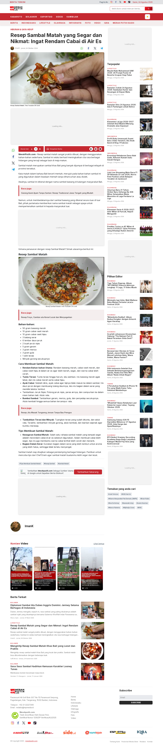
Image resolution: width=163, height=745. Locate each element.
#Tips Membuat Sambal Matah (30, 464)
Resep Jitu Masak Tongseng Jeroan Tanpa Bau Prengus (46, 412)
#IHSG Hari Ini (126, 494)
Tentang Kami (115, 742)
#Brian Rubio (144, 499)
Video (97, 23)
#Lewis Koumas (142, 503)
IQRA (106, 23)
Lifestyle (44, 23)
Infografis (75, 23)
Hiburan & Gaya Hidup (21, 29)
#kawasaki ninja (127, 503)
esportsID (46, 17)
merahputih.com (31, 741)
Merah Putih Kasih (123, 23)
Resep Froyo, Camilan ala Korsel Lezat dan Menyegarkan (46, 317)
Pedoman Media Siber (129, 742)
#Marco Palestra (114, 508)
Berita (14, 23)
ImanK (17, 48)
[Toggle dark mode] (147, 16)
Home (73, 697)
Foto (88, 23)
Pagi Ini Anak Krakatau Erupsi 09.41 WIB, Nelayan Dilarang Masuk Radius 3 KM (97, 2)
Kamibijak (72, 17)
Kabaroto (16, 17)
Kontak (150, 742)
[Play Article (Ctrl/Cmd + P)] (91, 149)
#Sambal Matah (63, 464)
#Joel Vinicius (113, 494)
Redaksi (143, 742)
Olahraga (59, 23)
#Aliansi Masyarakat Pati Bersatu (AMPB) (122, 499)
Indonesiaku (29, 23)
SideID (59, 17)
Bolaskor (31, 17)
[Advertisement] (57, 126)
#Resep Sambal (49, 464)
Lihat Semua (99, 543)
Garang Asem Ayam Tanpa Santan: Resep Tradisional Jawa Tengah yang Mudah (57, 193)
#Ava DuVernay (113, 503)
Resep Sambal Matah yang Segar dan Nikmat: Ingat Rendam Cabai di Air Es (56, 38)
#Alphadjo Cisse (128, 508)
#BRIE (139, 508)
